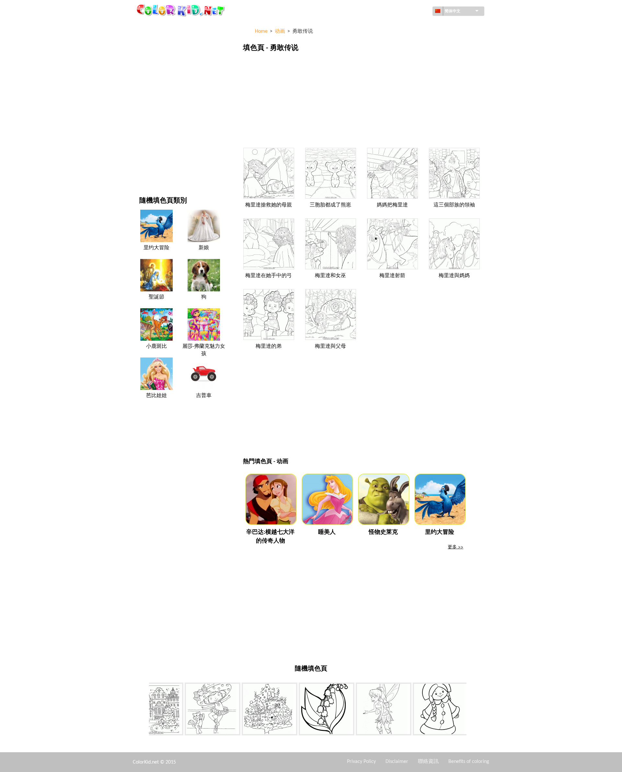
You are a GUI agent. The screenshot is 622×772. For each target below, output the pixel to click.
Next (471, 710)
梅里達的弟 (269, 346)
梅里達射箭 (392, 275)
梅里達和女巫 (330, 275)
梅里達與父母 (330, 346)
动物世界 (148, 65)
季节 (143, 105)
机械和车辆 (150, 25)
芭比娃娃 (156, 395)
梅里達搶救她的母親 (268, 205)
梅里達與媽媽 (454, 275)
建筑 (143, 52)
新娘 (204, 248)
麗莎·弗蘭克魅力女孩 (203, 350)
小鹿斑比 (156, 346)
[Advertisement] (362, 101)
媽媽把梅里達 (392, 205)
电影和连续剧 (153, 158)
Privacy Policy (361, 761)
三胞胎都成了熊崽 (330, 205)
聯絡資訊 (428, 761)
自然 (143, 172)
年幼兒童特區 (153, 132)
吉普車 (204, 395)
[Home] (181, 10)
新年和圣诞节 (153, 145)
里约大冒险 (156, 248)
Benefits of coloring (468, 761)
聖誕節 (156, 297)
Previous (144, 710)
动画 (143, 78)
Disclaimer (397, 761)
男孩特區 (148, 118)
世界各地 (148, 39)
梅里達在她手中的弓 (268, 275)
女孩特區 (148, 92)
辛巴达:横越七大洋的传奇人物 (270, 536)
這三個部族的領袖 (454, 205)
